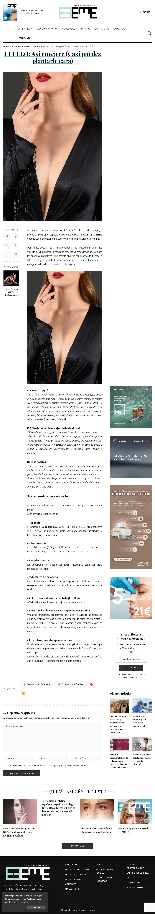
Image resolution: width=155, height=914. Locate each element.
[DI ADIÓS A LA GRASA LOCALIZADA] (11, 278)
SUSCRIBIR (131, 667)
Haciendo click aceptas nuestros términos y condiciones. (132, 676)
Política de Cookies (20, 902)
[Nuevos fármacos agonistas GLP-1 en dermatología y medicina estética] (20, 812)
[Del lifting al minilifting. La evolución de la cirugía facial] (142, 705)
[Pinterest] (7, 245)
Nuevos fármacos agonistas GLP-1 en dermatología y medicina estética (19, 832)
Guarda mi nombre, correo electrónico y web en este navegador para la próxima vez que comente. (46, 765)
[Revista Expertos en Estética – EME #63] (135, 812)
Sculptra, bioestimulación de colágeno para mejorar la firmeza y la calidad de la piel (119, 761)
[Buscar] (149, 33)
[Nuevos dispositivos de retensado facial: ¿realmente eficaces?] (142, 744)
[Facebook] (7, 236)
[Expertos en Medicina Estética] (77, 12)
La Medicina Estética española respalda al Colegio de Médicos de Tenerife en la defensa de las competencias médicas (58, 808)
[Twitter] (15, 236)
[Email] (15, 254)
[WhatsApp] (15, 245)
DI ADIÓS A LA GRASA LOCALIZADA (11, 292)
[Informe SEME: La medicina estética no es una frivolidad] (97, 812)
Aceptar (35, 907)
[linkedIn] (7, 254)
